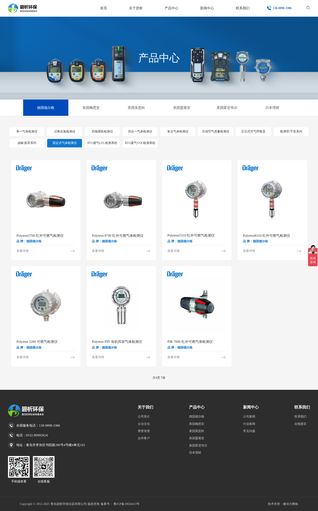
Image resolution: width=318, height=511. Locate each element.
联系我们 (302, 407)
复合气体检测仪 (177, 131)
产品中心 (197, 407)
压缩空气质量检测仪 (215, 131)
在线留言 (300, 424)
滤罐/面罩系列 (26, 143)
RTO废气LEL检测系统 (102, 143)
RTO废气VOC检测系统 (140, 143)
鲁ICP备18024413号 (127, 504)
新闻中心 (251, 407)
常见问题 (249, 431)
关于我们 (145, 407)
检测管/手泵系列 (291, 131)
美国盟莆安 (181, 108)
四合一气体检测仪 (140, 131)
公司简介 (144, 416)
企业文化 (144, 424)
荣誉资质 (144, 431)
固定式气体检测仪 (65, 143)
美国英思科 (136, 108)
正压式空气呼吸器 (253, 131)
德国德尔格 (45, 108)
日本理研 (272, 108)
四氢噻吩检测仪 (102, 131)
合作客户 (144, 438)
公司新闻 (249, 416)
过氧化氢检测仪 (64, 131)
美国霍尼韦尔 (227, 108)
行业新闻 (249, 424)
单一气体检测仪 (26, 131)
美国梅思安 (91, 108)
